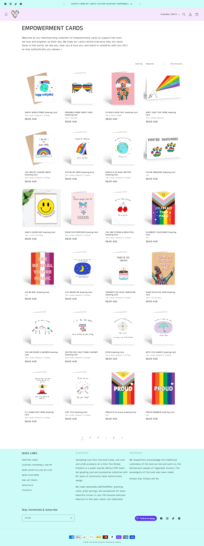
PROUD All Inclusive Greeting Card (120, 412)
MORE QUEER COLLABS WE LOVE (37, 470)
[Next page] (122, 437)
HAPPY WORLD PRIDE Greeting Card (41, 112)
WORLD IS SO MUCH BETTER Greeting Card (118, 173)
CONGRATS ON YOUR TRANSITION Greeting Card (120, 293)
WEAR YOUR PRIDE (30, 475)
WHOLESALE (27, 485)
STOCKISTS (27, 490)
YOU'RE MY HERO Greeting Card (79, 172)
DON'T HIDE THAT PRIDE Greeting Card (161, 113)
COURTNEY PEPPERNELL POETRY (37, 465)
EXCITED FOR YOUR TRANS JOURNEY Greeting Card (81, 353)
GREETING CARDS (30, 460)
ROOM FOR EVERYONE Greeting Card (81, 232)
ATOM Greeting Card (114, 352)
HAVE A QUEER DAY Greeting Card (40, 232)
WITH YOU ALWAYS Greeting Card (161, 352)
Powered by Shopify (113, 542)
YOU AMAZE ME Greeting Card (78, 292)
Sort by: (139, 63)
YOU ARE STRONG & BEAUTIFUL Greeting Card (119, 233)
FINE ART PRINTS (30, 480)
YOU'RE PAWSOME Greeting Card (160, 172)
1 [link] (82, 437)
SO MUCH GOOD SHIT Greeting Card (121, 112)
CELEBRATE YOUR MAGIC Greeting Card (161, 233)
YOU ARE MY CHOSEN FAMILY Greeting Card (38, 173)
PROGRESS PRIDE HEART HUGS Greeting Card (79, 113)
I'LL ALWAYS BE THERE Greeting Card (39, 413)
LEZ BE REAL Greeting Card (37, 292)
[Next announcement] (140, 4)
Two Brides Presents (97, 542)
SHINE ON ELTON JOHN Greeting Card (160, 293)
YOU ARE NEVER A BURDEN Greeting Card (41, 353)
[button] (6, 14)
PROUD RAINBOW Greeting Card (160, 412)
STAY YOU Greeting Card (76, 412)
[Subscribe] (71, 518)
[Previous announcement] (64, 4)
